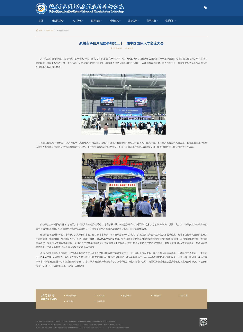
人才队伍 (77, 20)
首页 (41, 20)
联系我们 (169, 20)
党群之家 (132, 20)
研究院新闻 (57, 20)
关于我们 (151, 20)
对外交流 (114, 20)
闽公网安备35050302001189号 (71, 327)
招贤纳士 (95, 20)
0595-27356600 (74, 324)
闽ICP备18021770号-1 (50, 327)
